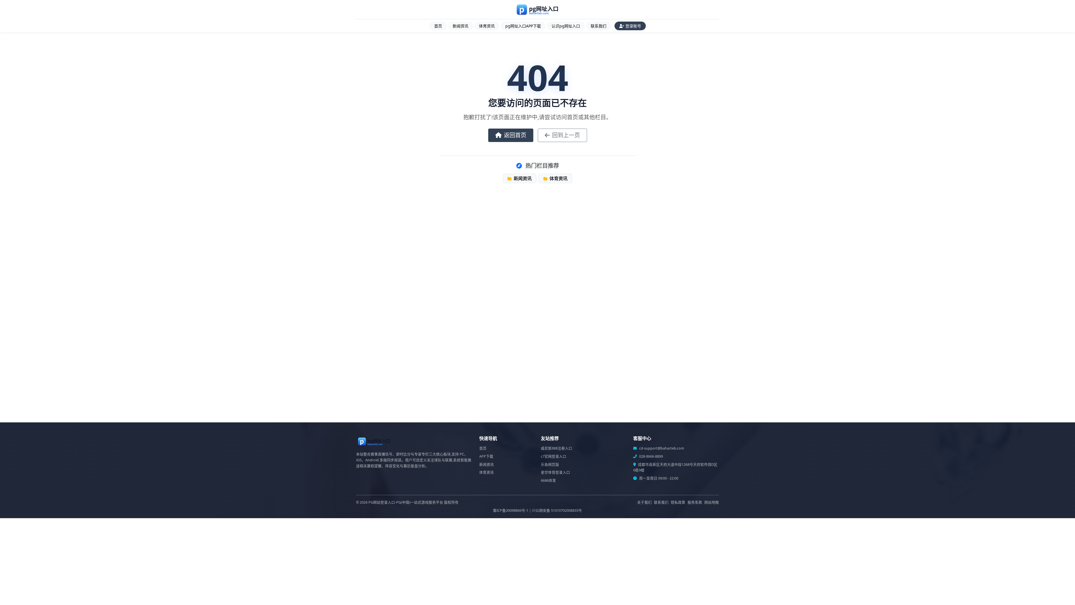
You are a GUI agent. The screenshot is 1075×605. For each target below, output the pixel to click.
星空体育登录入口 (555, 472)
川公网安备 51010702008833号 (557, 510)
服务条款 (695, 502)
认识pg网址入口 (565, 26)
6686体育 (548, 480)
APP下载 (486, 456)
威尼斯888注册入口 (556, 448)
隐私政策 (678, 502)
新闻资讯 (460, 26)
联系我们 (598, 26)
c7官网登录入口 (553, 456)
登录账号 (633, 26)
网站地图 (711, 502)
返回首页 (515, 135)
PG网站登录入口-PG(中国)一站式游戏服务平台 (405, 502)
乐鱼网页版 (550, 464)
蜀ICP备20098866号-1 (510, 510)
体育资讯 (487, 26)
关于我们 (644, 502)
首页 (438, 26)
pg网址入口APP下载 (523, 26)
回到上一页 (566, 135)
